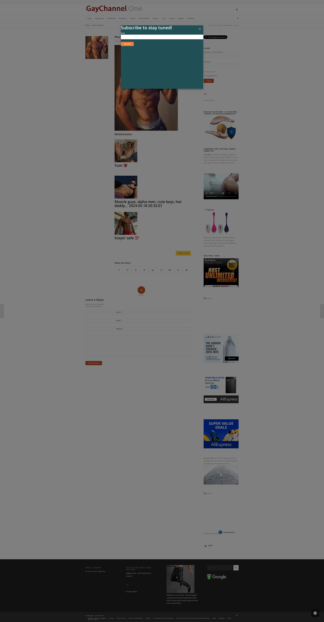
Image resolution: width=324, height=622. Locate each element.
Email (123, 33)
